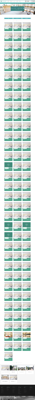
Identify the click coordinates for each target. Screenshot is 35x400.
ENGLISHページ (25, 392)
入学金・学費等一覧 (19, 391)
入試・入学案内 (17, 1)
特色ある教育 (2, 390)
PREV (14, 362)
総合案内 (20, 1)
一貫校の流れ (2, 391)
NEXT (20, 362)
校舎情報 (1, 392)
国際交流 (7, 390)
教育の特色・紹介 (11, 1)
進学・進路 (13, 391)
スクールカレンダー (13, 388)
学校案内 (18, 392)
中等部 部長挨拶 (2, 388)
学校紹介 (8, 1)
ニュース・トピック (25, 388)
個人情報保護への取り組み (32, 388)
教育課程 (7, 388)
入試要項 (18, 388)
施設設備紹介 (13, 390)
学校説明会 (19, 390)
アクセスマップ (25, 390)
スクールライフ (14, 1)
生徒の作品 (13, 392)
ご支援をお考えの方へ (25, 391)
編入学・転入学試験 (19, 393)
